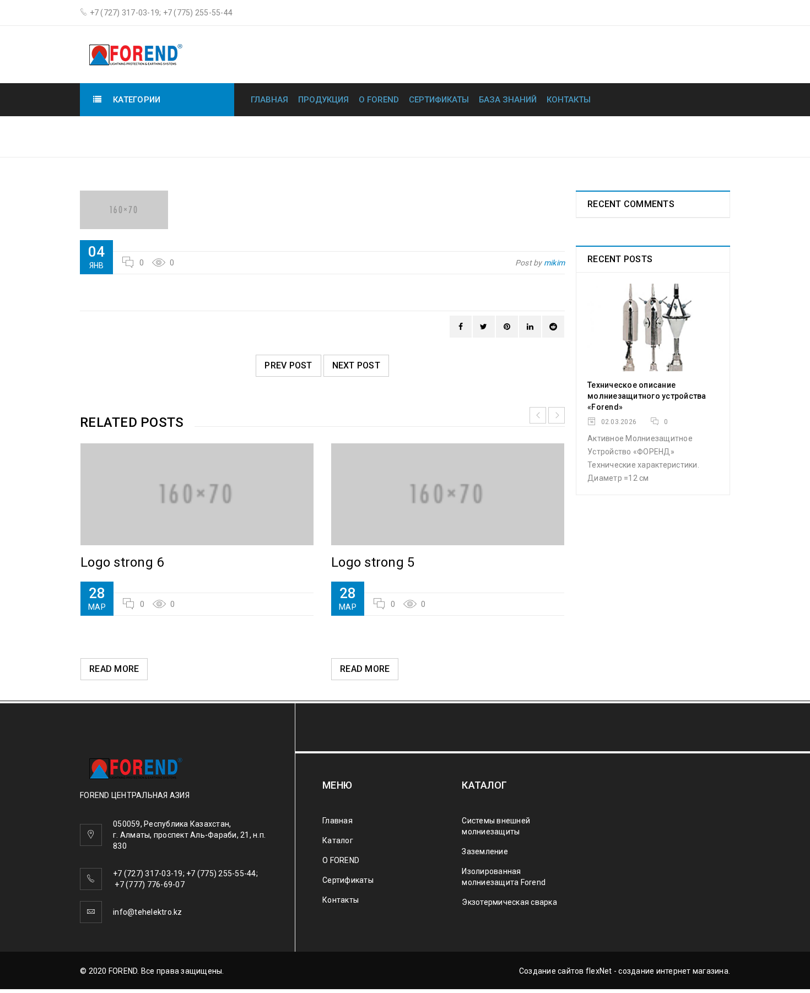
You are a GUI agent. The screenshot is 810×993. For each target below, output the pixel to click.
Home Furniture (606, 136)
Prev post (288, 365)
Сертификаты (439, 100)
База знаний (508, 100)
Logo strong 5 (372, 562)
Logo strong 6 (122, 562)
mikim (554, 262)
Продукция (323, 100)
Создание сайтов (551, 971)
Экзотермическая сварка (509, 902)
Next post (356, 365)
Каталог (337, 840)
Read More (114, 669)
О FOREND (379, 100)
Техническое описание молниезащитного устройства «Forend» (646, 396)
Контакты (569, 100)
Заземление (485, 851)
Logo (671, 136)
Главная (269, 100)
